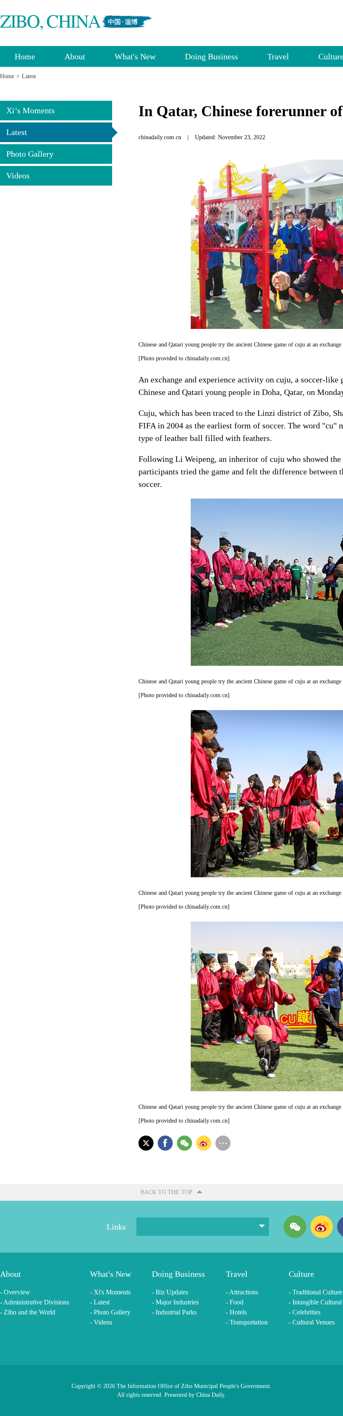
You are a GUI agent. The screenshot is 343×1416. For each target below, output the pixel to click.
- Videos (101, 1322)
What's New (135, 56)
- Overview (15, 1292)
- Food (234, 1302)
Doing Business (211, 56)
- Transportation (247, 1322)
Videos (18, 175)
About (74, 56)
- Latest (100, 1302)
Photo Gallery (30, 153)
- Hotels (236, 1312)
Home (25, 56)
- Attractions (242, 1292)
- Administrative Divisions (34, 1302)
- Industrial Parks (174, 1312)
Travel (278, 56)
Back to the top (166, 1192)
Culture (301, 1273)
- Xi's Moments (110, 1292)
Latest (16, 132)
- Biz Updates (170, 1292)
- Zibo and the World (27, 1312)
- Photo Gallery (110, 1312)
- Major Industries (175, 1302)
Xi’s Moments (30, 110)
